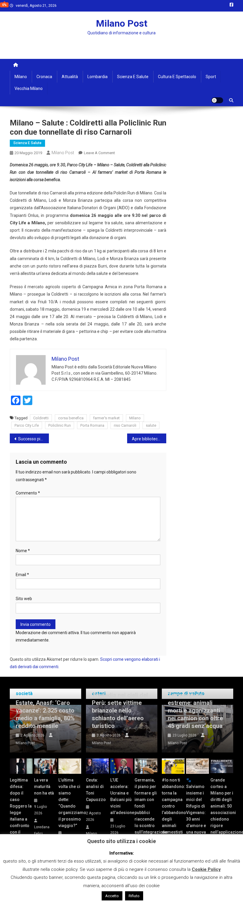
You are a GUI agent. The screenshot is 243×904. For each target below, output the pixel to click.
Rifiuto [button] (134, 896)
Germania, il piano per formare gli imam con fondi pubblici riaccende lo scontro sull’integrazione (146, 806)
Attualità (70, 76)
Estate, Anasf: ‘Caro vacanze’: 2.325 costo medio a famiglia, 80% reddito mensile (45, 714)
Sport (211, 76)
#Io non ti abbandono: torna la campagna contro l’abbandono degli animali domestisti (173, 806)
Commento (28, 493)
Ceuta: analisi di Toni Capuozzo (96, 790)
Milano (21, 76)
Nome (23, 550)
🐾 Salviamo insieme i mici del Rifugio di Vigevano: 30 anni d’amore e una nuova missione (196, 809)
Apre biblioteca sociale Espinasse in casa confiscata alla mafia (149, 438)
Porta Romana (92, 425)
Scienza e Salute (132, 76)
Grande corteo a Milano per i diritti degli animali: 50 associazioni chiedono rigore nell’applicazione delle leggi (221, 809)
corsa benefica (71, 418)
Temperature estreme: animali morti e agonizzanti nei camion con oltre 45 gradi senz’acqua (195, 710)
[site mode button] (217, 100)
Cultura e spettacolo (177, 76)
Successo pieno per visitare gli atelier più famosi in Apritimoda (33, 438)
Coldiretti (41, 418)
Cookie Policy (206, 869)
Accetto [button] (112, 896)
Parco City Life (27, 425)
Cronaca (44, 76)
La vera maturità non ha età (44, 786)
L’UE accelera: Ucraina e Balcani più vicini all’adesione (121, 796)
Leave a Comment (99, 153)
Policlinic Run (59, 425)
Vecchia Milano (29, 88)
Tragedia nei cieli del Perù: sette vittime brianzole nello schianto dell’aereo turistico (120, 710)
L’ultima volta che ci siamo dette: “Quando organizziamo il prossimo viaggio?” (69, 803)
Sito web (24, 598)
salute (151, 425)
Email (22, 574)
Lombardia (97, 76)
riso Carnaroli (125, 425)
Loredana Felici (41, 830)
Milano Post (121, 23)
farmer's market (106, 418)
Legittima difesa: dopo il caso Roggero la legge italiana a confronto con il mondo (21, 809)
